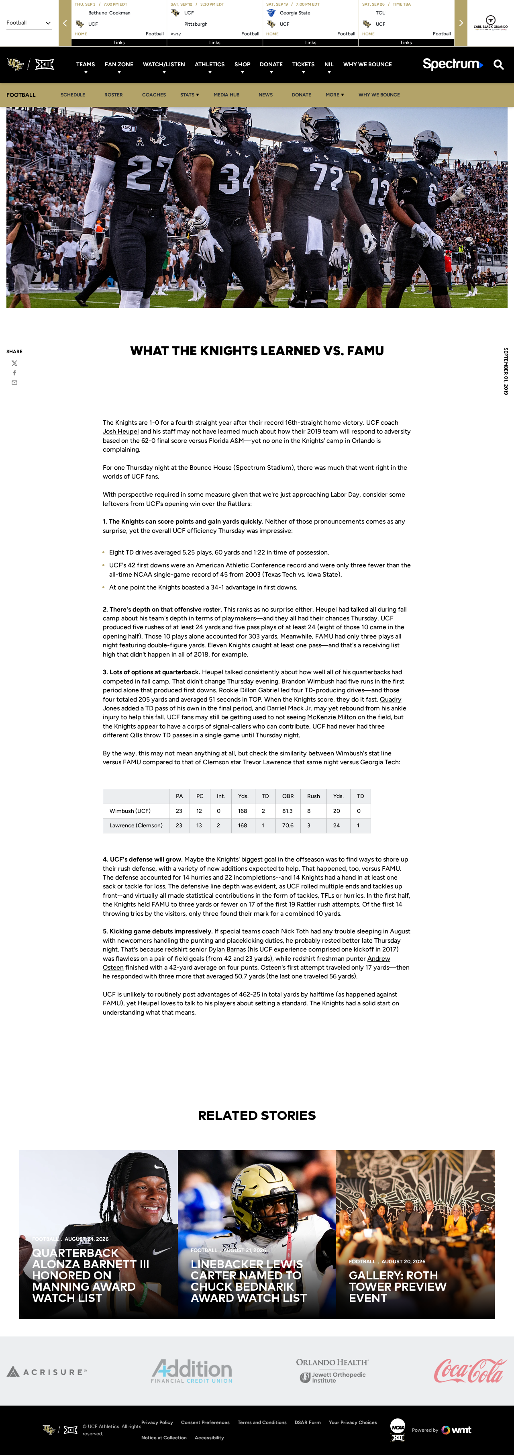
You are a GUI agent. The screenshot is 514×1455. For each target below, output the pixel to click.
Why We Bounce (367, 64)
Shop (242, 64)
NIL (329, 64)
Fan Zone (119, 64)
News (266, 95)
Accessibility (209, 1438)
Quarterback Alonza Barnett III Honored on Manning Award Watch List (90, 1276)
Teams (85, 64)
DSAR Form (308, 1422)
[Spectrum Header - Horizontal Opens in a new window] (453, 64)
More (332, 95)
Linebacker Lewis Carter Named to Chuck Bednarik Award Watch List (249, 1281)
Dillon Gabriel (259, 690)
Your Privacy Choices (353, 1422)
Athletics (210, 64)
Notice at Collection (164, 1438)
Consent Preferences (205, 1422)
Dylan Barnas (227, 949)
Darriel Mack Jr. (289, 708)
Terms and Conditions (262, 1422)
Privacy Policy (157, 1422)
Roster (113, 95)
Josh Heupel (121, 431)
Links (119, 42)
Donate (271, 64)
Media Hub (228, 95)
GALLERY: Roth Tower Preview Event (398, 1287)
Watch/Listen (164, 64)
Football (45, 1239)
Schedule (73, 95)
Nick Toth (295, 931)
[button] (65, 23)
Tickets (303, 64)
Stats (187, 95)
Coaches (154, 95)
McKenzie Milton (331, 717)
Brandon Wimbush (308, 681)
